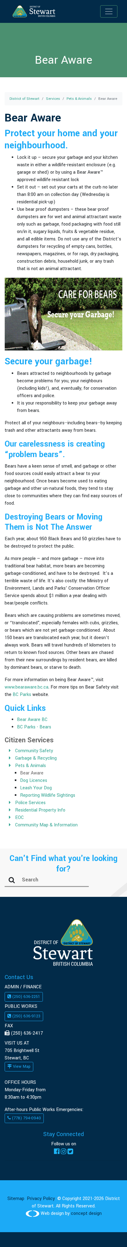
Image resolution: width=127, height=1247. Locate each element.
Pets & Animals (79, 98)
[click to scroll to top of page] (109, 1232)
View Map (21, 1066)
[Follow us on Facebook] (56, 1151)
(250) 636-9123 (25, 1016)
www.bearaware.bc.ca (26, 687)
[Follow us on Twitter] (70, 1151)
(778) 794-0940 (26, 1118)
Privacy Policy (41, 1198)
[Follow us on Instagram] (63, 1151)
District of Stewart (24, 98)
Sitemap (15, 1198)
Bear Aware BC (32, 719)
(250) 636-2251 (25, 996)
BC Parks (22, 694)
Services (53, 98)
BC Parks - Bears (34, 727)
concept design (86, 1213)
